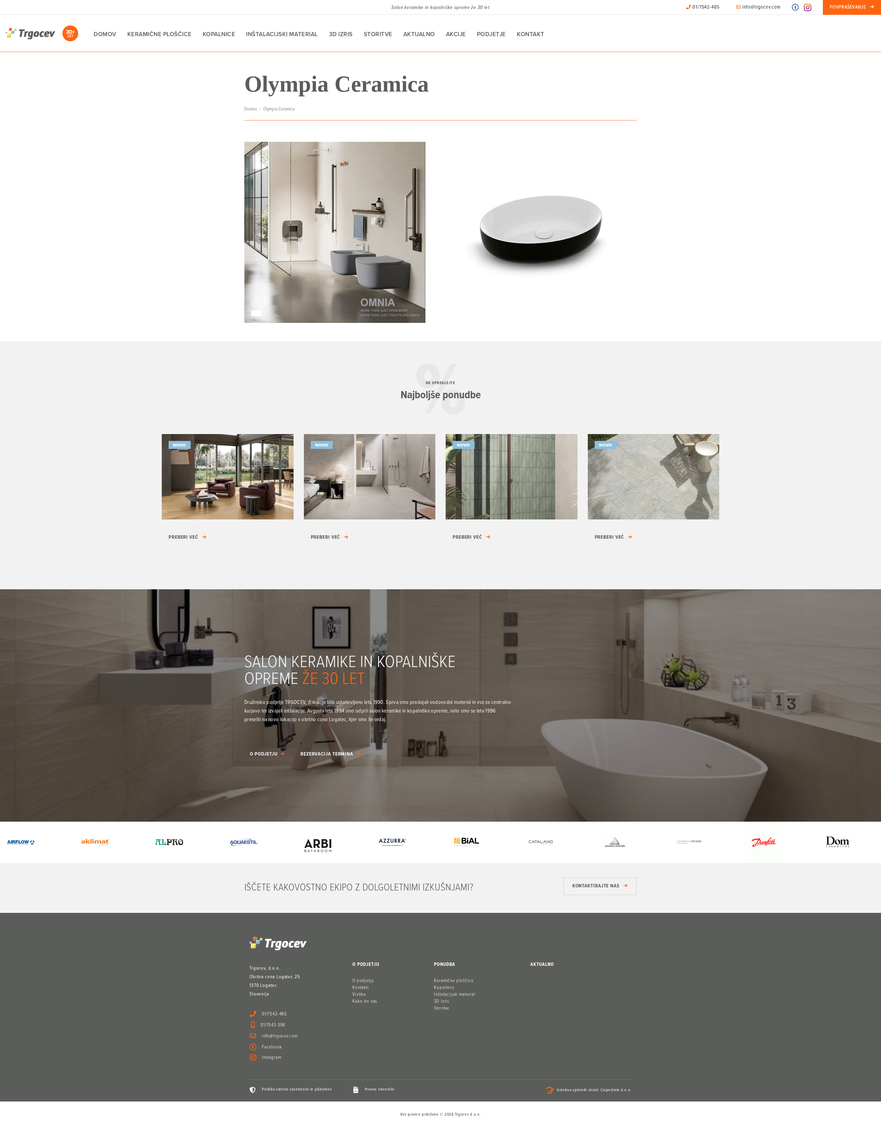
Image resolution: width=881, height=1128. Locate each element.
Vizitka (359, 994)
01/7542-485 (705, 7)
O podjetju (264, 754)
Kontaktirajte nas (595, 886)
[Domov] (42, 33)
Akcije (456, 34)
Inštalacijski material (282, 34)
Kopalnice (219, 34)
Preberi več (183, 537)
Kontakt (530, 34)
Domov (105, 34)
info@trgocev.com (761, 7)
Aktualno (419, 34)
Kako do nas (364, 1001)
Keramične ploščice (159, 34)
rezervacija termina (326, 754)
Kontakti (360, 987)
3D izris (341, 34)
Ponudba (444, 964)
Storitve (378, 34)
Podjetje (491, 34)
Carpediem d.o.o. (616, 1090)
